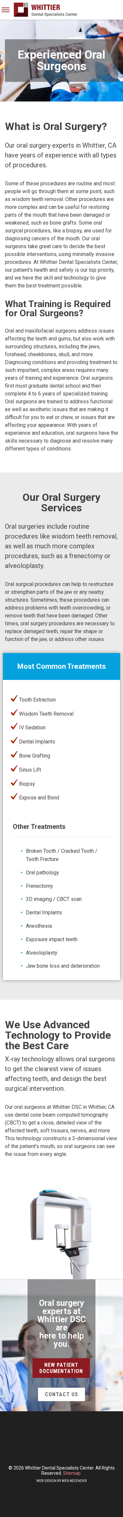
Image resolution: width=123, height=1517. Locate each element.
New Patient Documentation (61, 1368)
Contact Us (61, 1394)
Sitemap (72, 1473)
